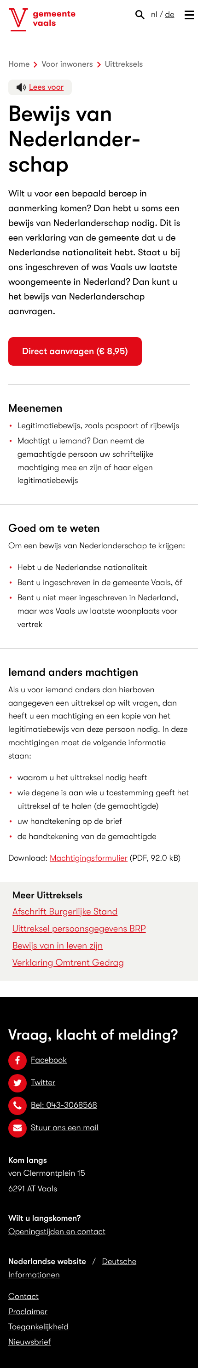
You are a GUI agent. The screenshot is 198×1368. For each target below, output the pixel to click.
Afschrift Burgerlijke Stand (64, 911)
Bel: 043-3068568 (64, 1105)
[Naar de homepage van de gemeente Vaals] (42, 20)
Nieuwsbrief (29, 1342)
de (170, 14)
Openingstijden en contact (56, 1231)
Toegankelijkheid (38, 1327)
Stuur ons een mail (65, 1127)
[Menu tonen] (187, 15)
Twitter (43, 1082)
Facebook (49, 1060)
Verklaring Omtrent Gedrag (68, 962)
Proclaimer (27, 1311)
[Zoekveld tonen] (142, 15)
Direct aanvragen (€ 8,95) (75, 351)
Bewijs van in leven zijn (57, 945)
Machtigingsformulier (89, 858)
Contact (23, 1296)
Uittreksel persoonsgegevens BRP (79, 928)
